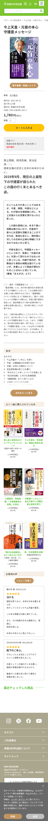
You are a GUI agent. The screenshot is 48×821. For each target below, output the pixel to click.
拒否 (35, 816)
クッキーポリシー (18, 799)
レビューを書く (24, 580)
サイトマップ (11, 756)
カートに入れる (24, 127)
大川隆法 (14, 95)
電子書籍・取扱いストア (24, 85)
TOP (6, 20)
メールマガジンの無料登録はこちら (23, 781)
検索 (41, 11)
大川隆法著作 (15, 20)
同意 (13, 816)
